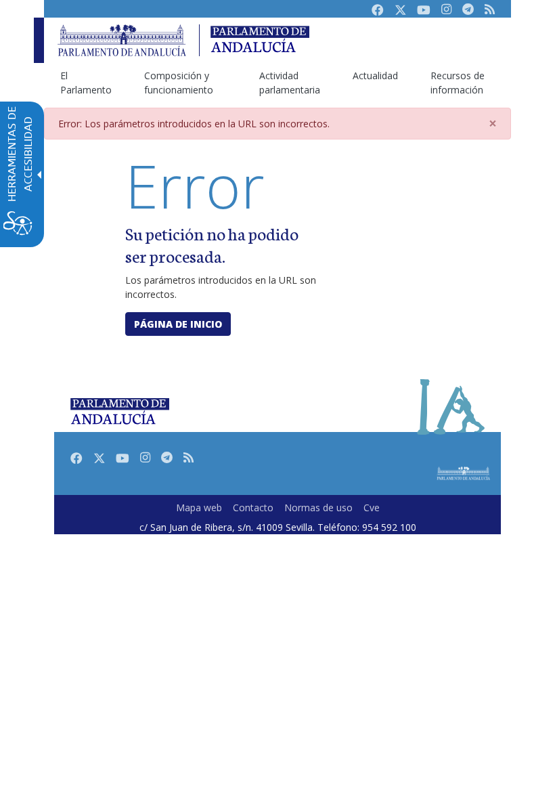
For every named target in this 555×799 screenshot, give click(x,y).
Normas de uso (318, 507)
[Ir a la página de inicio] (122, 40)
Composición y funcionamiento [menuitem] (178, 82)
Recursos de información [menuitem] (457, 82)
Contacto (253, 507)
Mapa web (199, 507)
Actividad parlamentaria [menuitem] (289, 82)
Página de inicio (178, 324)
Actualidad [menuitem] (375, 75)
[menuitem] (199, 507)
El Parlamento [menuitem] (86, 82)
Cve (371, 507)
